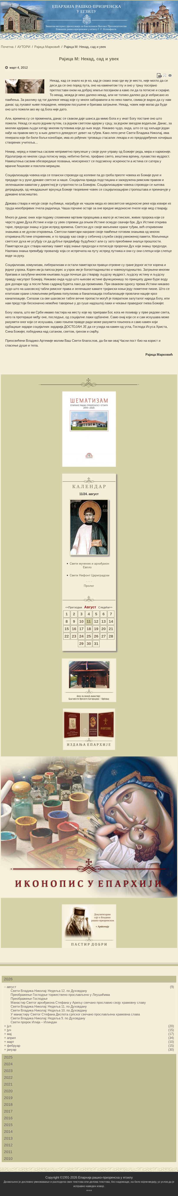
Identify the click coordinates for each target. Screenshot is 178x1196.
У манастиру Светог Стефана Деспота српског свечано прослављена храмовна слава (75, 1014)
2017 (8, 1111)
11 (89, 621)
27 (103, 636)
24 (81, 636)
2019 (8, 1098)
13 (103, 621)
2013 (8, 1138)
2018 (8, 1104)
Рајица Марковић (47, 47)
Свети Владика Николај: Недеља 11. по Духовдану (49, 1006)
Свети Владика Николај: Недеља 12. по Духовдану (49, 991)
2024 (8, 1064)
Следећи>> (105, 607)
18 (89, 629)
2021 (8, 1084)
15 (66, 629)
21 (111, 629)
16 (74, 629)
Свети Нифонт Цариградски (89, 575)
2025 (8, 1057)
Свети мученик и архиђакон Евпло (89, 565)
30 (89, 643)
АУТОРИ (23, 47)
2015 (8, 1125)
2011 (8, 1152)
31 (96, 643)
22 (66, 636)
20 (103, 629)
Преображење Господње (29, 998)
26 (96, 636)
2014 (8, 1131)
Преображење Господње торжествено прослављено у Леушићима (60, 994)
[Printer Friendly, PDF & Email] (165, 75)
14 (111, 621)
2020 (8, 1091)
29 (81, 643)
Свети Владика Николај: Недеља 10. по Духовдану (49, 1010)
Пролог (89, 585)
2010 (8, 1158)
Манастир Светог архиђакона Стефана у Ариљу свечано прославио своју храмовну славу (78, 1002)
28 (111, 636)
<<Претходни (73, 607)
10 (81, 621)
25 (89, 636)
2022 (8, 1077)
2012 (8, 1145)
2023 (8, 1071)
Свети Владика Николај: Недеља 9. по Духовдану (48, 1018)
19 (96, 629)
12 (96, 621)
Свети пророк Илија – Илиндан (34, 1022)
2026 (8, 979)
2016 (8, 1118)
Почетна (7, 47)
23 (74, 636)
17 (81, 629)
